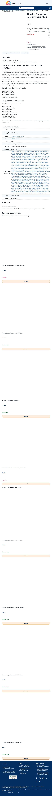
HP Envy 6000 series (29, 177)
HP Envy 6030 (26, 182)
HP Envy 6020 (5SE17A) (23, 180)
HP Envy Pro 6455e (41, 191)
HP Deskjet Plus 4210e (19, 177)
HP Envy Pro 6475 (33, 193)
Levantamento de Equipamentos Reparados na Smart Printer (43, 767)
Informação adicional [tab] (14, 53)
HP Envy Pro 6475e (41, 193)
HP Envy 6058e (21, 185)
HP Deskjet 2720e (34, 155)
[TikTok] (39, 781)
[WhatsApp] (36, 781)
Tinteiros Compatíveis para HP (38, 46)
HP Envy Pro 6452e (41, 190)
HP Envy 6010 (47, 177)
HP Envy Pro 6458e (24, 193)
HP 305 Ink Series (15, 138)
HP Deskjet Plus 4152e (32, 173)
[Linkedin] (43, 778)
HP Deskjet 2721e (20, 156)
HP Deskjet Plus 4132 (19, 171)
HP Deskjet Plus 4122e (25, 170)
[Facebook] (36, 778)
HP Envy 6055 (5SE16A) (37, 184)
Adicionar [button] (26, 349)
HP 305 (44, 47)
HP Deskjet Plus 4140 (39, 171)
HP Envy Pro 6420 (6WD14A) (36, 187)
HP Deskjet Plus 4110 (24, 167)
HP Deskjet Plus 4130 (35, 170)
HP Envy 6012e (28, 179)
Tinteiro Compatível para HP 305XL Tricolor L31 (13, 265)
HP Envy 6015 (35, 179)
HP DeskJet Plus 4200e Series (33, 176)
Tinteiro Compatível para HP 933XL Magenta (13, 607)
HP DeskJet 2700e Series (38, 153)
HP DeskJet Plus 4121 (31, 168)
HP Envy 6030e (33, 182)
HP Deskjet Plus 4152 (21, 173)
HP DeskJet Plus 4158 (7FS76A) (33, 174)
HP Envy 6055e (46, 184)
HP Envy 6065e (28, 185)
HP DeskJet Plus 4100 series (37, 165)
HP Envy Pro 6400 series (37, 185)
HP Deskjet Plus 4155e (21, 174)
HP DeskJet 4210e (30, 164)
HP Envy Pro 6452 (32, 190)
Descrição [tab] (5, 53)
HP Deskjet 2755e (31, 161)
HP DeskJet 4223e (27, 165)
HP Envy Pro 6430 (36, 188)
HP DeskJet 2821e (30, 162)
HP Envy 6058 (14, 185)
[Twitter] (46, 778)
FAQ (21, 772)
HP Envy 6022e (19, 182)
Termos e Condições (24, 765)
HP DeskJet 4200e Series (20, 164)
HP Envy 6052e (28, 184)
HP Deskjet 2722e (40, 156)
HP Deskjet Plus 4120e (21, 168)
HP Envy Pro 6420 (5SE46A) (24, 187)
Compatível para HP (34, 49)
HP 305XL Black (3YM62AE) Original (10, 400)
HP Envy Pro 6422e (27, 188)
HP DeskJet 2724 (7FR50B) (32, 158)
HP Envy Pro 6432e (24, 190)
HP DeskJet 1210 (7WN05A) (28, 151)
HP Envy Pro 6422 (19, 188)
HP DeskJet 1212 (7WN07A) (41, 151)
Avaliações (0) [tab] (25, 53)
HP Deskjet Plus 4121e (41, 168)
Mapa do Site (23, 773)
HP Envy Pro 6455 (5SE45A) (31, 191)
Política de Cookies (24, 770)
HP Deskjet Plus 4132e (29, 171)
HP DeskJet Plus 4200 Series (21, 176)
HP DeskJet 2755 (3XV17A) (20, 161)
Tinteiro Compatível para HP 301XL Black (12, 675)
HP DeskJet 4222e (19, 165)
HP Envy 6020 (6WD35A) (34, 180)
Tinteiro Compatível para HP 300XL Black (12, 540)
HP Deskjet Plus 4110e (34, 167)
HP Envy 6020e (43, 180)
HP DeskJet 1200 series (16, 151)
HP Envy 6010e (14, 179)
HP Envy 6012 (21, 179)
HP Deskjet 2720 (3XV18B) (24, 155)
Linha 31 (22, 136)
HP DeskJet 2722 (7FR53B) (30, 156)
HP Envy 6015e (42, 179)
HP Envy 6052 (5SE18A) (20, 184)
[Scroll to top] (3, 790)
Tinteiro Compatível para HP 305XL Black (12, 333)
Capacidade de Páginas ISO (42, 774)
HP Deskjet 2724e (43, 158)
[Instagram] (39, 778)
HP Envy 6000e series (38, 177)
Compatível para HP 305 (37, 47)
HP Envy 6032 (40, 182)
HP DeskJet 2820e (22, 162)
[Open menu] (47, 3)
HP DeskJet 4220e (38, 164)
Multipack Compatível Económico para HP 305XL (14, 468)
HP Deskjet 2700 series (27, 153)
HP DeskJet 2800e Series (40, 161)
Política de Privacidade (25, 766)
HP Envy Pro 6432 (15, 190)
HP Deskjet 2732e (26, 159)
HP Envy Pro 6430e (44, 188)
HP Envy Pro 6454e (20, 191)
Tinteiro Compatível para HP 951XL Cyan (12, 742)
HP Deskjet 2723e (22, 158)
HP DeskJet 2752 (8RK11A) (36, 159)
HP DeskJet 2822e (39, 162)
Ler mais (26, 281)
